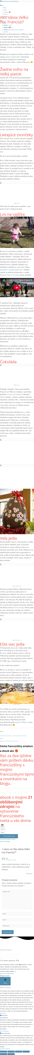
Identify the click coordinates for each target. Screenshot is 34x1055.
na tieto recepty (18, 607)
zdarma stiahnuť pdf (12, 57)
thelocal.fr (18, 704)
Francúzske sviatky (9, 29)
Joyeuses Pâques (21, 722)
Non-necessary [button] (4, 1031)
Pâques (1, 738)
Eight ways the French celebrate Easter (9, 741)
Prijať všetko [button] (10, 973)
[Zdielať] (11, 1052)
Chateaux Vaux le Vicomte (9, 275)
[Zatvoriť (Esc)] (3, 1052)
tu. (15, 971)
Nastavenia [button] (3, 973)
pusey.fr (18, 203)
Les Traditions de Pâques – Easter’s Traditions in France (13, 735)
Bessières (3, 653)
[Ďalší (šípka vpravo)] (11, 1054)
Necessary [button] (3, 1013)
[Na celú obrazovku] (18, 1052)
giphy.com (18, 248)
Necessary (4, 1015)
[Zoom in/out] (26, 1052)
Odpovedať (29, 873)
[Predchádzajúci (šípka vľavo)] (3, 1054)
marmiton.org (18, 586)
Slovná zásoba (19, 29)
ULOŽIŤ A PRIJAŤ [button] (5, 1049)
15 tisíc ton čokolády (14, 394)
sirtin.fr (18, 385)
